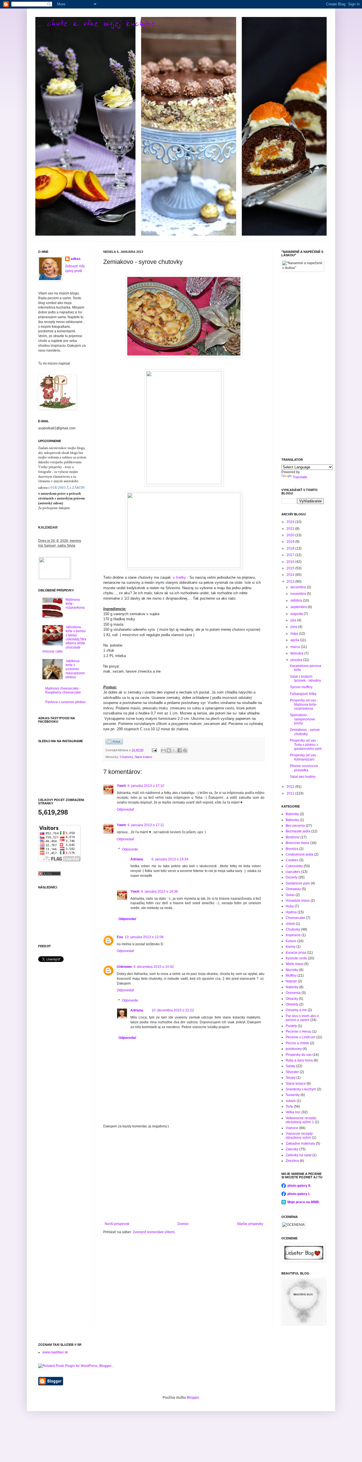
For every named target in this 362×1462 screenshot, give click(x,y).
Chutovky (126, 757)
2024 (290, 522)
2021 (290, 529)
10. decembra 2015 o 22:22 (173, 1010)
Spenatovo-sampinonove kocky (302, 719)
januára (296, 660)
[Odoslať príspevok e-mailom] (154, 750)
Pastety (291, 1026)
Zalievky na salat (298, 1155)
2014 (290, 575)
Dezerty (292, 877)
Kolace (291, 941)
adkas (76, 259)
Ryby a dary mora (299, 1060)
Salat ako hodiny (303, 777)
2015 (290, 568)
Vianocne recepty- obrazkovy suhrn (300, 1136)
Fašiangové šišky (303, 694)
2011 (290, 793)
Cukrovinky (294, 866)
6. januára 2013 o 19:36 (159, 891)
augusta (297, 614)
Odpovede (130, 849)
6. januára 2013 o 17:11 (146, 825)
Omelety (292, 1004)
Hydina (291, 912)
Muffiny (291, 975)
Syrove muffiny (301, 687)
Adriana (136, 859)
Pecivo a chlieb (297, 1043)
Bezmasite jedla (298, 831)
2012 (290, 787)
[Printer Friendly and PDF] (114, 743)
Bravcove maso (297, 843)
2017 (290, 555)
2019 (290, 542)
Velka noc (293, 1112)
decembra (298, 587)
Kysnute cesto (296, 958)
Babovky (292, 814)
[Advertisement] (183, 1175)
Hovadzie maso (298, 901)
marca (295, 647)
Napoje (291, 981)
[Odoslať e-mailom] (163, 750)
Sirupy (291, 1078)
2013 (290, 581)
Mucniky (292, 970)
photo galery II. (299, 1186)
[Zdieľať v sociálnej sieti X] (174, 750)
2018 (290, 548)
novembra (298, 594)
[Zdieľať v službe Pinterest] (185, 750)
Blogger (193, 1397)
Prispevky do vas (299, 1055)
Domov (183, 1224)
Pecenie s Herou (298, 1031)
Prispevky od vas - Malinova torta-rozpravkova (304, 704)
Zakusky (292, 1149)
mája (294, 634)
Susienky (293, 1095)
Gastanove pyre (298, 883)
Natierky (292, 987)
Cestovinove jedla (299, 854)
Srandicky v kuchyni (301, 1089)
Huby (290, 906)
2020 (290, 535)
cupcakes (293, 872)
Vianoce (292, 1128)
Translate (300, 477)
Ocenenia (293, 993)
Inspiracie (293, 935)
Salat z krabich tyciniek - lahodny (305, 678)
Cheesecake (295, 918)
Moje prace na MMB (303, 1202)
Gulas (290, 895)
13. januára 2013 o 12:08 (144, 937)
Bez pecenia (295, 826)
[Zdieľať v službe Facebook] (179, 750)
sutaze (291, 1101)
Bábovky (292, 820)
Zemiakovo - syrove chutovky (305, 732)
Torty (289, 1106)
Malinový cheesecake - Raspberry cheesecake (63, 690)
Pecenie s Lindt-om (300, 1037)
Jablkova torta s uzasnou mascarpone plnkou (75, 669)
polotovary (294, 1049)
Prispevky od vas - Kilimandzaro (304, 757)
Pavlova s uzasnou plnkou (65, 702)
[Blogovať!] (169, 750)
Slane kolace (143, 757)
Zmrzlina (292, 1161)
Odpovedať (125, 809)
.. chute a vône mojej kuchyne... (99, 24)
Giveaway (293, 889)
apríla (295, 640)
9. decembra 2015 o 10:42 (153, 967)
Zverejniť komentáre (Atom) (154, 1232)
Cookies (292, 860)
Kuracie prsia (296, 953)
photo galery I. (298, 1194)
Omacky (292, 999)
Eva (120, 937)
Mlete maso (294, 964)
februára (297, 653)
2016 (290, 562)
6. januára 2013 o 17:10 (146, 786)
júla (293, 620)
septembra (299, 607)
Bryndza (292, 849)
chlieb (290, 924)
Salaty (290, 1066)
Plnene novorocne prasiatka (304, 768)
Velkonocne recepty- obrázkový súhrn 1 (301, 1120)
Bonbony (292, 837)
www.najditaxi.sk (55, 1352)
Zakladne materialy (300, 1144)
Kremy (291, 947)
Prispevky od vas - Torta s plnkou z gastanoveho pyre (306, 744)
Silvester (292, 1072)
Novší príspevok (117, 1224)
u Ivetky (180, 577)
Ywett (121, 786)
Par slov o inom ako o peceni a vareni (302, 1018)
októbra (296, 600)
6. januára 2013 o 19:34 (170, 859)
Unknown (124, 967)
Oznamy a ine (296, 1010)
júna (294, 627)
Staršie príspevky (250, 1224)
